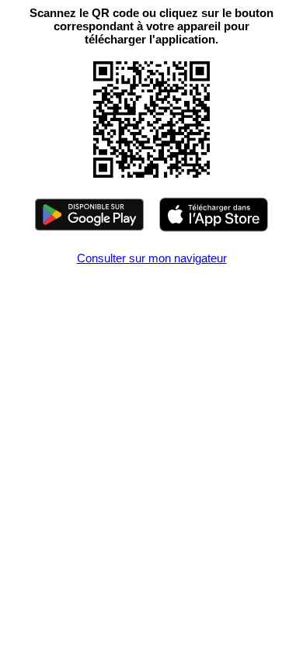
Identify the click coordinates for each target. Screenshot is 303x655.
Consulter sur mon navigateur (152, 258)
